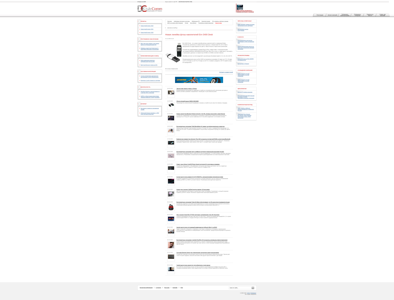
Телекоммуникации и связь (150, 56)
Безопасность (145, 87)
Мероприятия (242, 88)
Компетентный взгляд (245, 104)
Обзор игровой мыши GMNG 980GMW (187, 101)
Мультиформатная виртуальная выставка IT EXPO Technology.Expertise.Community (246, 97)
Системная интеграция (148, 71)
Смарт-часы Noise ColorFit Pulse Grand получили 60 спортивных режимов (197, 164)
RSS (182, 287)
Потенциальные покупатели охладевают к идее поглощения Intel (246, 41)
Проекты (143, 21)
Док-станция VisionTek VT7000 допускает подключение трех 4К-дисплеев (197, 214)
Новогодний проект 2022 (147, 25)
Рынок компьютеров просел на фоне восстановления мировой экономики (246, 48)
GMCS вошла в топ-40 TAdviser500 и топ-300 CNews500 (243, 75)
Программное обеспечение (149, 39)
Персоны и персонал (244, 21)
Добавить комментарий (226, 72)
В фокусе (241, 37)
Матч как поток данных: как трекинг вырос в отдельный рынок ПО (150, 44)
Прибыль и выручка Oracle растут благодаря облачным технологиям (150, 48)
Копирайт (175, 287)
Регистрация (320, 15)
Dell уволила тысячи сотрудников (243, 30)
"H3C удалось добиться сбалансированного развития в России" (246, 109)
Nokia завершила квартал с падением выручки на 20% (148, 61)
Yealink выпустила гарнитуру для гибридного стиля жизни (193, 265)
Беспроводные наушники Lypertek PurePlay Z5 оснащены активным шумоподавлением (201, 240)
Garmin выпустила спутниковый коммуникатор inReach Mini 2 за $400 (196, 227)
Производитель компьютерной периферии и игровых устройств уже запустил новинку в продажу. (201, 102)
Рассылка (166, 287)
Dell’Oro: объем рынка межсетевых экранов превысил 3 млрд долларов (150, 96)
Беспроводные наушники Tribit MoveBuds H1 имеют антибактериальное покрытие (200, 126)
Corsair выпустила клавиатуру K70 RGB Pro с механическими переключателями (199, 177)
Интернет (144, 104)
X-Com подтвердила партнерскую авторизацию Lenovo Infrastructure (150, 76)
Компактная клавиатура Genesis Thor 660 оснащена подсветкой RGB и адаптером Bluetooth (203, 139)
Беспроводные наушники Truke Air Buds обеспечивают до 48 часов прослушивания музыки (203, 202)
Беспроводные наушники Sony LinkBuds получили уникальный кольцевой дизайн (200, 151)
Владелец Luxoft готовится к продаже (150, 80)
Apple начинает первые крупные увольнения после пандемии (246, 25)
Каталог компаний (332, 15)
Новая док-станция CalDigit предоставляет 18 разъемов (193, 189)
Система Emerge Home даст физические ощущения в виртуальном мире (197, 252)
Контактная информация (146, 287)
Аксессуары (172, 28)
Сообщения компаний (245, 70)
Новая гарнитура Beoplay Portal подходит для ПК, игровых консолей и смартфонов (200, 114)
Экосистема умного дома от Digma (186, 88)
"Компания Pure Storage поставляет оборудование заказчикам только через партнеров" (244, 116)
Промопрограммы (243, 55)
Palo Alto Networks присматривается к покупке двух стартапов (150, 92)
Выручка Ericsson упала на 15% (149, 65)
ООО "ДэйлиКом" (251, 293)
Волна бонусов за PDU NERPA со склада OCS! (246, 59)
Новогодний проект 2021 (147, 29)
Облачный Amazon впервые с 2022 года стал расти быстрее (150, 113)
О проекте (158, 287)
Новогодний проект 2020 (147, 32)
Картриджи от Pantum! (243, 63)
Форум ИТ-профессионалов (245, 92)
